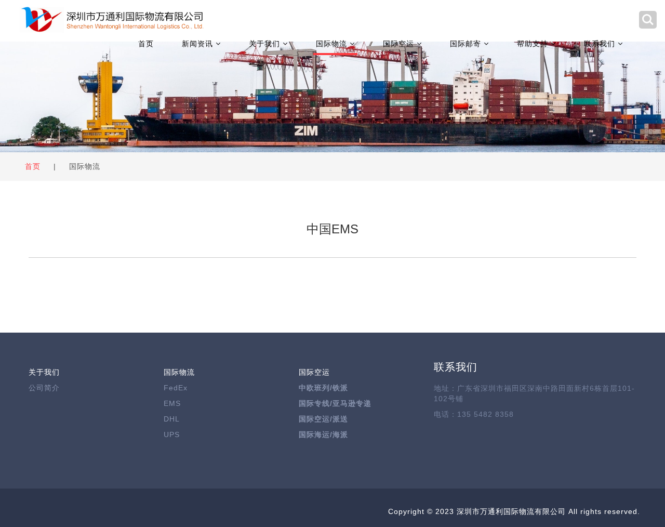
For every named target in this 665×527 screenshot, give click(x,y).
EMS (172, 403)
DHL (172, 419)
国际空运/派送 (323, 419)
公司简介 (44, 388)
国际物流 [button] (333, 43)
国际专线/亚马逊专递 (335, 403)
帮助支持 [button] (534, 43)
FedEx (176, 388)
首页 (146, 43)
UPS (172, 434)
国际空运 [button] (400, 43)
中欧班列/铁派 (323, 388)
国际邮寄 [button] (467, 43)
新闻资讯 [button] (199, 43)
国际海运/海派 (323, 434)
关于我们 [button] (266, 43)
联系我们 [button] (601, 43)
